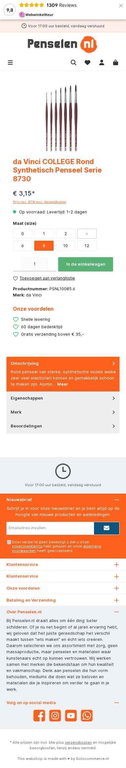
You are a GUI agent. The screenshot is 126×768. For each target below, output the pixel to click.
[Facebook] (39, 715)
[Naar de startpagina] (63, 44)
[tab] (63, 374)
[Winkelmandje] (116, 61)
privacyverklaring (27, 546)
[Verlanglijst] (87, 61)
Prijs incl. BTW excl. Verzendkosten (39, 202)
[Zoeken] (74, 61)
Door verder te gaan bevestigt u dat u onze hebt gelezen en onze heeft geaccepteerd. (56, 546)
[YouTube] (71, 715)
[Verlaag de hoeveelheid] (17, 264)
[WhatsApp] (86, 715)
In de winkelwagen (85, 264)
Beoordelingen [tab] (26, 426)
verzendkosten (78, 742)
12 (87, 245)
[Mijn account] (102, 61)
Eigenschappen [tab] (27, 398)
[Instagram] (55, 715)
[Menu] (10, 61)
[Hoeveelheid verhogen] (52, 264)
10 (65, 245)
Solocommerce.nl (92, 758)
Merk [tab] (16, 412)
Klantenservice (22, 576)
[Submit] (107, 528)
